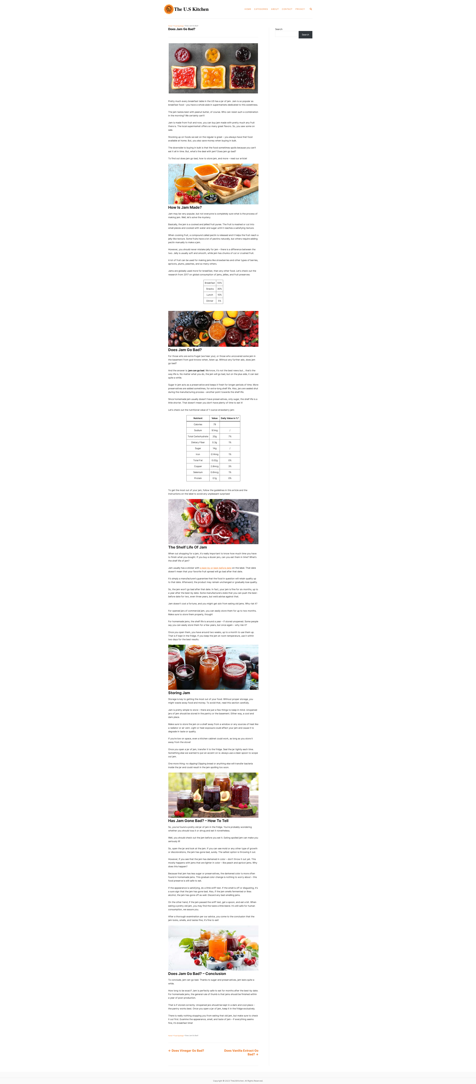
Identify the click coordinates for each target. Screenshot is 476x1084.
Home (170, 26)
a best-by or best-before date (215, 568)
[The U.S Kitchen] (193, 9)
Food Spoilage (179, 26)
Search (279, 29)
